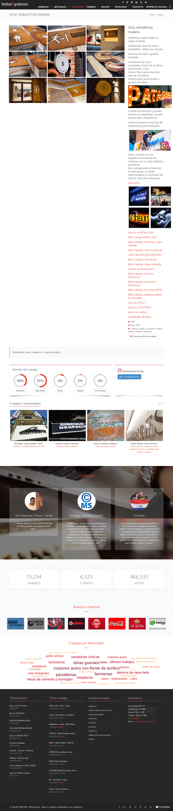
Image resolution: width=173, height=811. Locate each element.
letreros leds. (27, 662)
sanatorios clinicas (85, 657)
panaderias (66, 674)
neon (103, 662)
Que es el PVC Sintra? (18, 706)
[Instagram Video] (150, 96)
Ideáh (132, 322)
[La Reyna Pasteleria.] (137, 624)
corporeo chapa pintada (124, 683)
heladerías (85, 677)
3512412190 (135, 718)
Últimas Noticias (18, 698)
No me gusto (100, 391)
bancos (124, 667)
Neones (105, 6)
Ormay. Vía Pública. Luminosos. (61, 715)
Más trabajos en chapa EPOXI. (145, 289)
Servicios (93, 718)
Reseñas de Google (156, 6)
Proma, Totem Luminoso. (59, 789)
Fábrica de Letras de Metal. (100, 735)
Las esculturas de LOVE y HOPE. (22, 766)
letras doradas (88, 682)
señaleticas (147, 332)
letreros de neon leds (133, 672)
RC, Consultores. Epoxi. (58, 780)
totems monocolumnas (146, 661)
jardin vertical (54, 656)
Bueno (60, 391)
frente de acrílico (152, 666)
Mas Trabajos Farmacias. (142, 259)
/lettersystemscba (133, 371)
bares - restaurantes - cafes (119, 678)
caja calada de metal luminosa (144, 658)
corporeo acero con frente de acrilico (86, 668)
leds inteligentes (38, 673)
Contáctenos (135, 698)
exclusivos (151, 329)
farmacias (103, 674)
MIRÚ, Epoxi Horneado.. (58, 761)
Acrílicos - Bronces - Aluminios (21, 751)
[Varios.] (56, 624)
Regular (80, 391)
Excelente (20, 391)
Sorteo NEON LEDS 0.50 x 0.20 (100, 710)
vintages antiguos (86, 672)
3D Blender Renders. (140, 316)
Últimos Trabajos (58, 698)
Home (152, 15)
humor (133, 669)
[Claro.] (96, 624)
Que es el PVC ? (137, 302)
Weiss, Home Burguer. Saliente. (61, 743)
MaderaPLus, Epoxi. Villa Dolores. (62, 724)
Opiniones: (87, 475)
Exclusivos (78, 6)
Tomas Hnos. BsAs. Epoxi (59, 706)
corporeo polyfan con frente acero (62, 652)
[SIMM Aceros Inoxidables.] (15, 624)
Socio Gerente (139, 520)
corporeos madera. (138, 329)
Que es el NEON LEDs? (141, 232)
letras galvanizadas (128, 676)
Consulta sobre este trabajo (144, 336)
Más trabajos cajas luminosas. (145, 250)
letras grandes (86, 662)
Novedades (121, 6)
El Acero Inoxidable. (17, 743)
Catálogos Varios (96, 714)
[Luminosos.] (150, 207)
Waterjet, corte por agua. (19, 758)
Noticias (92, 727)
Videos (91, 739)
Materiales (60, 6)
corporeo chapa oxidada (69, 683)
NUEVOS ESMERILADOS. (20, 721)
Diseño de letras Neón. (141, 269)
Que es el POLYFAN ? (140, 307)
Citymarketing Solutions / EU (86, 520)
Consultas (164, 807)
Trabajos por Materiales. (86, 643)
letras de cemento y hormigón (50, 679)
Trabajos (91, 6)
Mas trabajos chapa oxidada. (144, 264)
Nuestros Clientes (86, 607)
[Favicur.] (157, 624)
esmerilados (103, 684)
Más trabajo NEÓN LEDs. (142, 237)
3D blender (35, 669)
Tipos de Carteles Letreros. (20, 773)
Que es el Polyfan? (16, 713)
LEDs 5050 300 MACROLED (20, 728)
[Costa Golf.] (35, 624)
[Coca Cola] (117, 624)
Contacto (137, 6)
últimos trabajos (122, 662)
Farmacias (43, 6)
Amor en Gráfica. (137, 312)
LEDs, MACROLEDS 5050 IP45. (145, 254)
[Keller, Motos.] (76, 624)
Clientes (86, 583)
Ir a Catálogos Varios (130, 377)
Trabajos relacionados (25, 403)
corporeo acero (117, 657)
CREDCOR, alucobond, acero (60, 752)
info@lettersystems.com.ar (144, 722)
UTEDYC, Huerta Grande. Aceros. (62, 733)
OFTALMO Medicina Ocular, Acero (62, 771)
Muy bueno (40, 391)
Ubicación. (134, 183)
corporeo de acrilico (33, 659)
